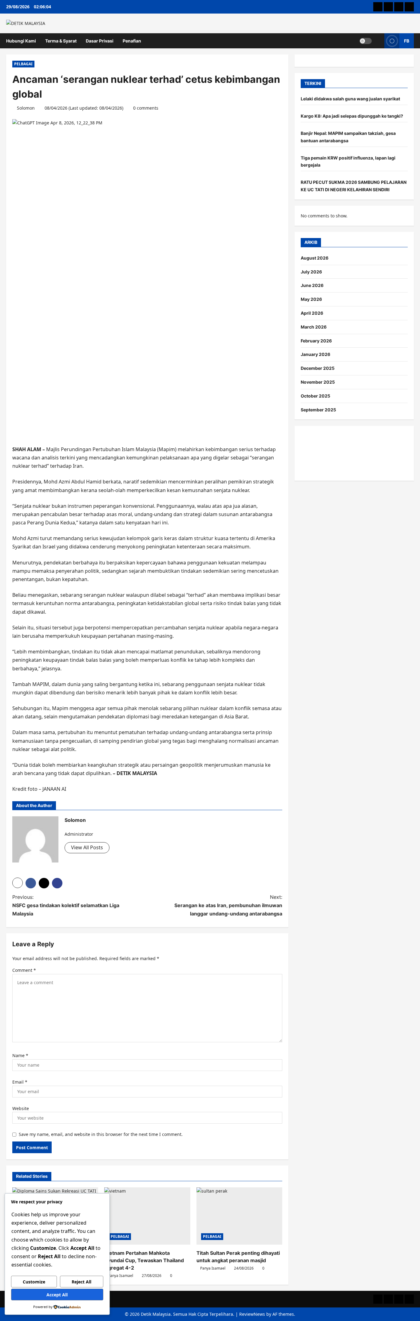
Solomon (26, 108)
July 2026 (311, 271)
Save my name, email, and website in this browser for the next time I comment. (101, 1134)
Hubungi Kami (21, 40)
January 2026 (315, 354)
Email (19, 1082)
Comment (24, 970)
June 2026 (312, 285)
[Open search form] (378, 41)
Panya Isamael (120, 1275)
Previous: (65, 905)
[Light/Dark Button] (365, 41)
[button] (17, 883)
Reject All (81, 1282)
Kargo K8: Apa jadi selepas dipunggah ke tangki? (352, 116)
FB (406, 40)
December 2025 (318, 368)
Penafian (132, 40)
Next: (228, 905)
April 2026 (312, 313)
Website (20, 1108)
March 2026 (314, 326)
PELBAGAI (23, 64)
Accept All (57, 1295)
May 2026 (311, 299)
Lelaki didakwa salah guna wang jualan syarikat (350, 99)
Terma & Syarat (61, 40)
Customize (34, 1282)
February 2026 (316, 340)
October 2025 (315, 395)
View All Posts (87, 847)
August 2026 (314, 258)
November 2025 (318, 382)
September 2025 (318, 409)
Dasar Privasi (99, 40)
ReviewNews (252, 1314)
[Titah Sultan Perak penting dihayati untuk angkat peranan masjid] (239, 1216)
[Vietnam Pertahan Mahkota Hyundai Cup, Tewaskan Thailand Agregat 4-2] (147, 1216)
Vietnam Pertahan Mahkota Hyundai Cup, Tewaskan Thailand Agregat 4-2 (144, 1260)
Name (20, 1055)
